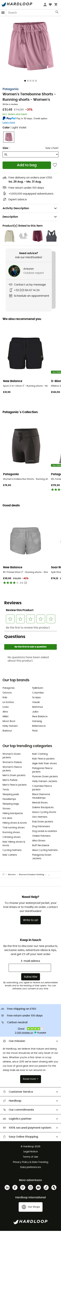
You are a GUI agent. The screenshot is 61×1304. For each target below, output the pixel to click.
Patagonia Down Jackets (41, 857)
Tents (6, 789)
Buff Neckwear (40, 845)
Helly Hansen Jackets (44, 781)
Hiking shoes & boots (15, 823)
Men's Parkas (10, 780)
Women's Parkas (12, 762)
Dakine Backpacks (43, 807)
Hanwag (37, 721)
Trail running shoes (14, 827)
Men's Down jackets (14, 775)
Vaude (36, 702)
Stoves (6, 808)
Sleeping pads (11, 794)
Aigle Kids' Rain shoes (44, 763)
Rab (5, 697)
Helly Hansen (10, 726)
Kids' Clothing (40, 754)
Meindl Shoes (40, 803)
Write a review (10, 104)
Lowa (5, 707)
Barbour (7, 731)
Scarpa (36, 697)
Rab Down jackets (42, 822)
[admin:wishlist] (55, 165)
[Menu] (3, 12)
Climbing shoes (12, 837)
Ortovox (7, 693)
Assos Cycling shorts (44, 812)
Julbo (35, 712)
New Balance (40, 716)
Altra (5, 712)
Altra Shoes (38, 841)
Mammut (37, 707)
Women (12, 874)
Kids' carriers (10, 855)
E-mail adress (30, 961)
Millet (5, 716)
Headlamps (9, 799)
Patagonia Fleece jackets (42, 770)
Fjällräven (37, 688)
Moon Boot (9, 721)
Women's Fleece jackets (12, 769)
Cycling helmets (12, 850)
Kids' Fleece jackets (43, 759)
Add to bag (27, 165)
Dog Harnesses (41, 826)
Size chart (51, 148)
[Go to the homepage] (5, 874)
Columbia (38, 693)
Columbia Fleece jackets (42, 788)
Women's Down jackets (12, 756)
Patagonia (10, 89)
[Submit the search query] (57, 12)
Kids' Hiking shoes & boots (14, 844)
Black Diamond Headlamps (41, 796)
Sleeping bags (11, 804)
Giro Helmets (39, 817)
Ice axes (7, 818)
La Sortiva (8, 702)
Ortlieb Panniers (41, 836)
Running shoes (11, 832)
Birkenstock (39, 726)
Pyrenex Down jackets (45, 776)
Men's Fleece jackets (15, 785)
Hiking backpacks (13, 813)
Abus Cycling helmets (45, 850)
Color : (14, 127)
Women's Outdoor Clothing (31, 874)
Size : (6, 148)
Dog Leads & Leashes (44, 831)
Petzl (34, 731)
